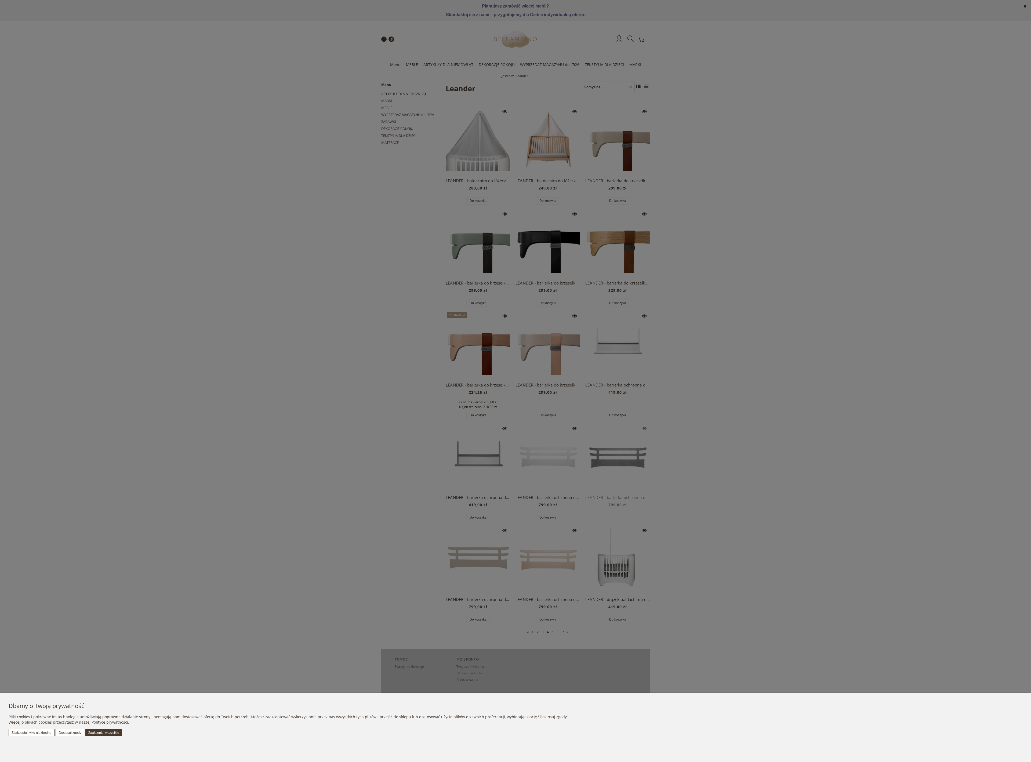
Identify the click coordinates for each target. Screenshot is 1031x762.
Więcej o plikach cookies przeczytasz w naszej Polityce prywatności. (69, 722)
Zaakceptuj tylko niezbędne (32, 733)
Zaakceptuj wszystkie (103, 733)
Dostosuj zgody (70, 733)
